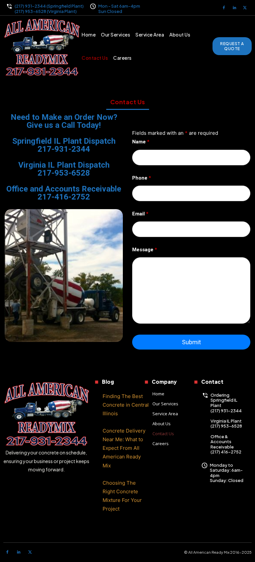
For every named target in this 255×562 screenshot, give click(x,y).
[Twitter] (244, 8)
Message (144, 250)
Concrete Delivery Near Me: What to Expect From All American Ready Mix (124, 448)
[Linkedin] (234, 8)
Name (140, 142)
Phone (141, 178)
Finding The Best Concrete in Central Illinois (126, 405)
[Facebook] (223, 8)
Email (140, 214)
